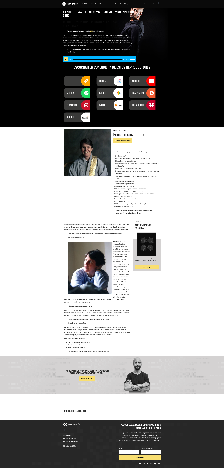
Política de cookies (69, 439)
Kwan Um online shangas (76, 347)
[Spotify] (159, 464)
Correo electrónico (147, 448)
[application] (99, 59)
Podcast (118, 4)
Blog (125, 4)
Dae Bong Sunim (122, 229)
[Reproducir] (66, 59)
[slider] (132, 59)
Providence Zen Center (76, 345)
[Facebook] (155, 464)
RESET (84, 4)
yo (107, 351)
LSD (91, 31)
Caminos (109, 4)
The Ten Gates (73, 342)
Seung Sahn (123, 257)
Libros (146, 4)
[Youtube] (140, 464)
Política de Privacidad (70, 441)
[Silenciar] (128, 59)
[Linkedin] (151, 464)
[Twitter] (147, 464)
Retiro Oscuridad (96, 4)
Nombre (121, 448)
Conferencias (135, 4)
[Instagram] (144, 464)
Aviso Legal (67, 436)
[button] (158, 3)
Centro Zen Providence (79, 299)
